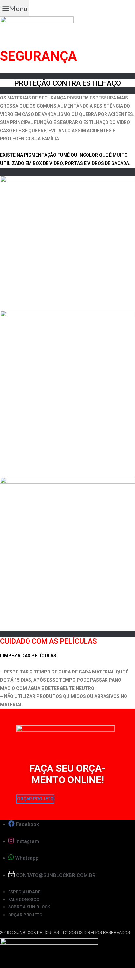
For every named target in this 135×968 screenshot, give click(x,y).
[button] (14, 8)
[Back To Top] (118, 952)
